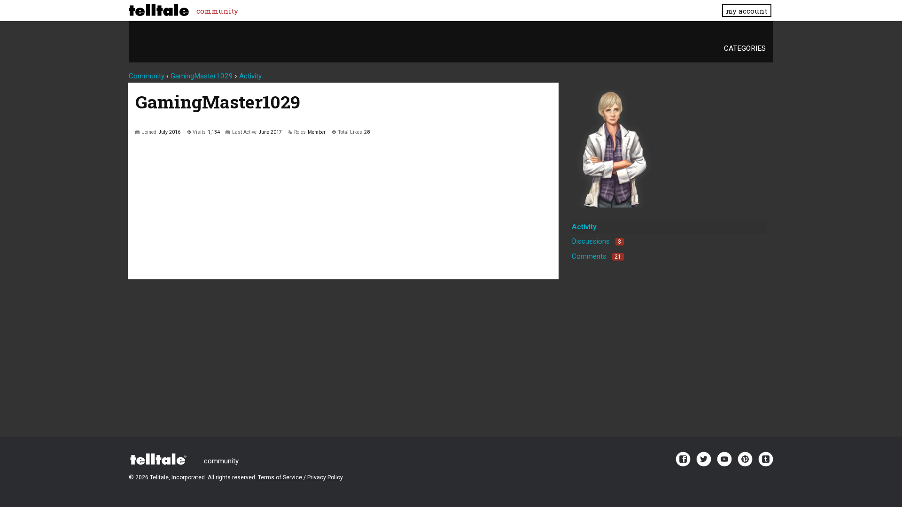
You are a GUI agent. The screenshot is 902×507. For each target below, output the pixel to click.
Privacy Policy (325, 477)
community (217, 10)
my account (746, 10)
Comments (596, 256)
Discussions (596, 241)
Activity (584, 227)
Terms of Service (280, 477)
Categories (745, 48)
